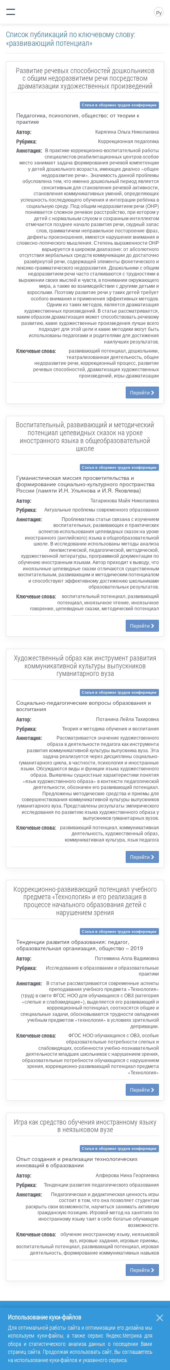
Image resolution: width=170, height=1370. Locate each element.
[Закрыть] (159, 1318)
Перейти (140, 392)
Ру (159, 12)
